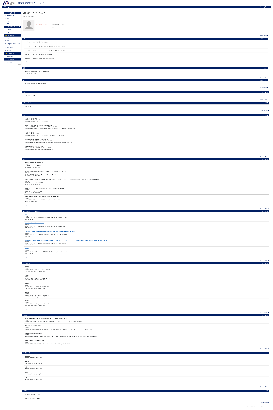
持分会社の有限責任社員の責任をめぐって (34, 223)
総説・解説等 (10, 47)
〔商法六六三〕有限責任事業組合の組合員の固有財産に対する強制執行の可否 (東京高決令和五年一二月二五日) (50, 231)
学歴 (8, 21)
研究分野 (9, 29)
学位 (8, 23)
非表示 (265, 38)
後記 (26, 214)
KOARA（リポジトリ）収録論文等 (13, 44)
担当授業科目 (10, 56)
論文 (8, 40)
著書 (8, 38)
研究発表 (9, 50)
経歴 (8, 18)
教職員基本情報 (10, 15)
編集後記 (27, 248)
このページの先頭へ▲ (263, 35)
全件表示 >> (26, 61)
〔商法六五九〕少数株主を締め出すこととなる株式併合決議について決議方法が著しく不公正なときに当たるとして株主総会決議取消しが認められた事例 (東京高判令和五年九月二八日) (66, 240)
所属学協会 (9, 62)
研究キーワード (10, 32)
